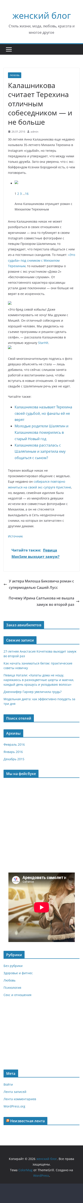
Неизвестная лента (27, 1121)
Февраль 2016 (14, 744)
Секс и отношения (17, 995)
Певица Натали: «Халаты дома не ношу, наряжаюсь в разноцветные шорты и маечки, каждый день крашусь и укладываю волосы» (39, 680)
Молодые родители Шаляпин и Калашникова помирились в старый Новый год (41, 432)
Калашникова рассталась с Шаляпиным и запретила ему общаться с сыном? (40, 451)
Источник (15, 536)
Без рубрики (13, 966)
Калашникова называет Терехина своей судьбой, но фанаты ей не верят (43, 413)
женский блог (41, 15)
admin (34, 131)
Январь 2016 (13, 752)
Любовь (14, 75)
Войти (8, 1084)
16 (27, 193)
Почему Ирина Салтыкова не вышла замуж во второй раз (41, 601)
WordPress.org (14, 1106)
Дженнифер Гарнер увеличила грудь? (33, 692)
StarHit (43, 343)
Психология (12, 987)
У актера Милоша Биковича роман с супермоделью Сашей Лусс (41, 584)
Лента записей (15, 1092)
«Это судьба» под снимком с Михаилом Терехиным (41, 260)
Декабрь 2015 (14, 759)
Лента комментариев (20, 1099)
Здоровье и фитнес (18, 973)
